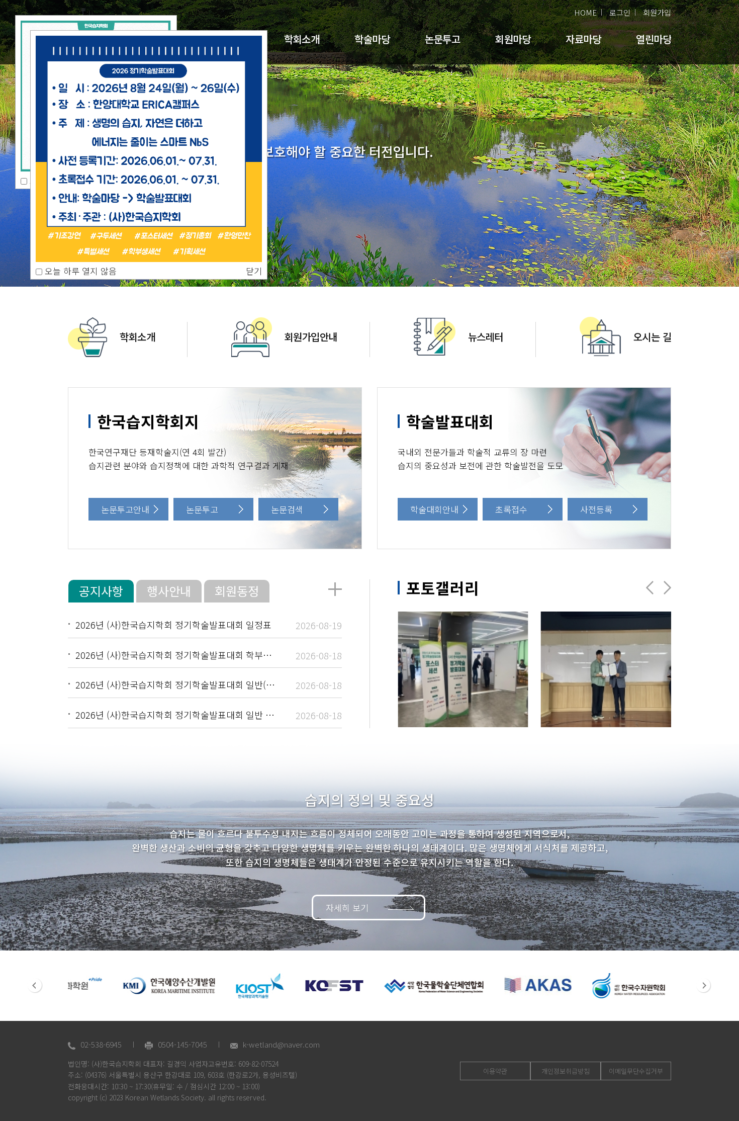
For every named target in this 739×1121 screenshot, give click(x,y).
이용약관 (495, 1071)
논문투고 (442, 39)
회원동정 (237, 590)
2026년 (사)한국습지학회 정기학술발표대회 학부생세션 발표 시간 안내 (211, 654)
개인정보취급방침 (565, 1071)
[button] (667, 587)
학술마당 (372, 39)
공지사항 (101, 590)
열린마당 (653, 39)
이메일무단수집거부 (636, 1071)
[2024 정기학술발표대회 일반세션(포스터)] (463, 669)
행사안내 (169, 590)
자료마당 (583, 39)
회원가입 (657, 12)
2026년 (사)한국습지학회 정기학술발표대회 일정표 (173, 624)
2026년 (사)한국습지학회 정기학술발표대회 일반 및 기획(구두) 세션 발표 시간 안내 (235, 714)
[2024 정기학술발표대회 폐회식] (606, 669)
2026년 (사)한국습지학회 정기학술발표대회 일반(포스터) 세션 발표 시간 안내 (224, 684)
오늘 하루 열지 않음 (79, 271)
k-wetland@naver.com (281, 1044)
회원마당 (512, 39)
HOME (585, 12)
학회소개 (301, 39)
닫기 (254, 271)
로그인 (619, 12)
